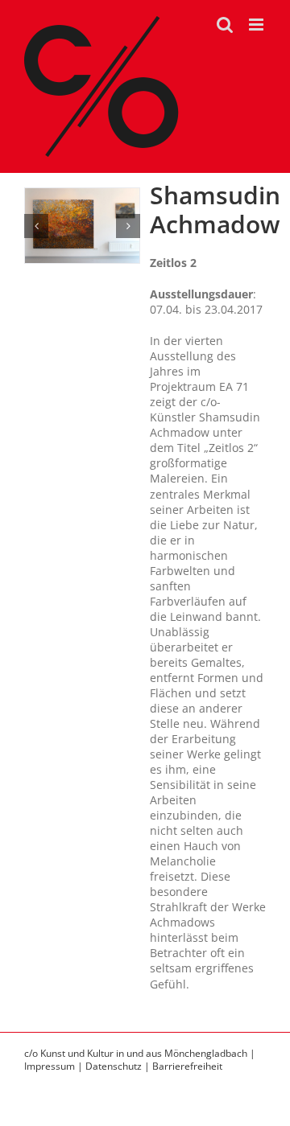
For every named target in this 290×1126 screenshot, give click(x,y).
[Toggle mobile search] (225, 24)
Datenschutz (113, 1066)
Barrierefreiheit (187, 1066)
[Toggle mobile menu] (257, 24)
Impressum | (54, 1066)
